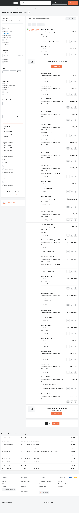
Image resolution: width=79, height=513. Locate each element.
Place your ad (56, 66)
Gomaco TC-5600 (46, 393)
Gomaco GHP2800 (46, 112)
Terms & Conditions (25, 481)
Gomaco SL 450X (46, 196)
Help (3, 483)
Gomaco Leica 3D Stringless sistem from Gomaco (55, 240)
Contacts (4, 486)
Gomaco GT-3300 (46, 325)
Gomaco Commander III (47, 29)
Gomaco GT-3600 (46, 86)
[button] (71, 41)
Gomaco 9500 (45, 153)
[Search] (22, 3)
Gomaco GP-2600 (46, 165)
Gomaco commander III (47, 256)
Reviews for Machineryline (27, 489)
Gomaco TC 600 (45, 377)
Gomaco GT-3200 (46, 73)
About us (4, 481)
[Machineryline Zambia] (6, 2)
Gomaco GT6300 (45, 46)
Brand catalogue (25, 491)
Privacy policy (24, 483)
